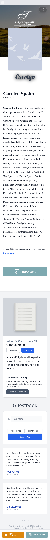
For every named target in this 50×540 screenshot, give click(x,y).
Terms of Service (32, 528)
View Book (13, 350)
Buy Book (28, 350)
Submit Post (25, 437)
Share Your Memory (17, 391)
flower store (8, 253)
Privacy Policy (18, 528)
